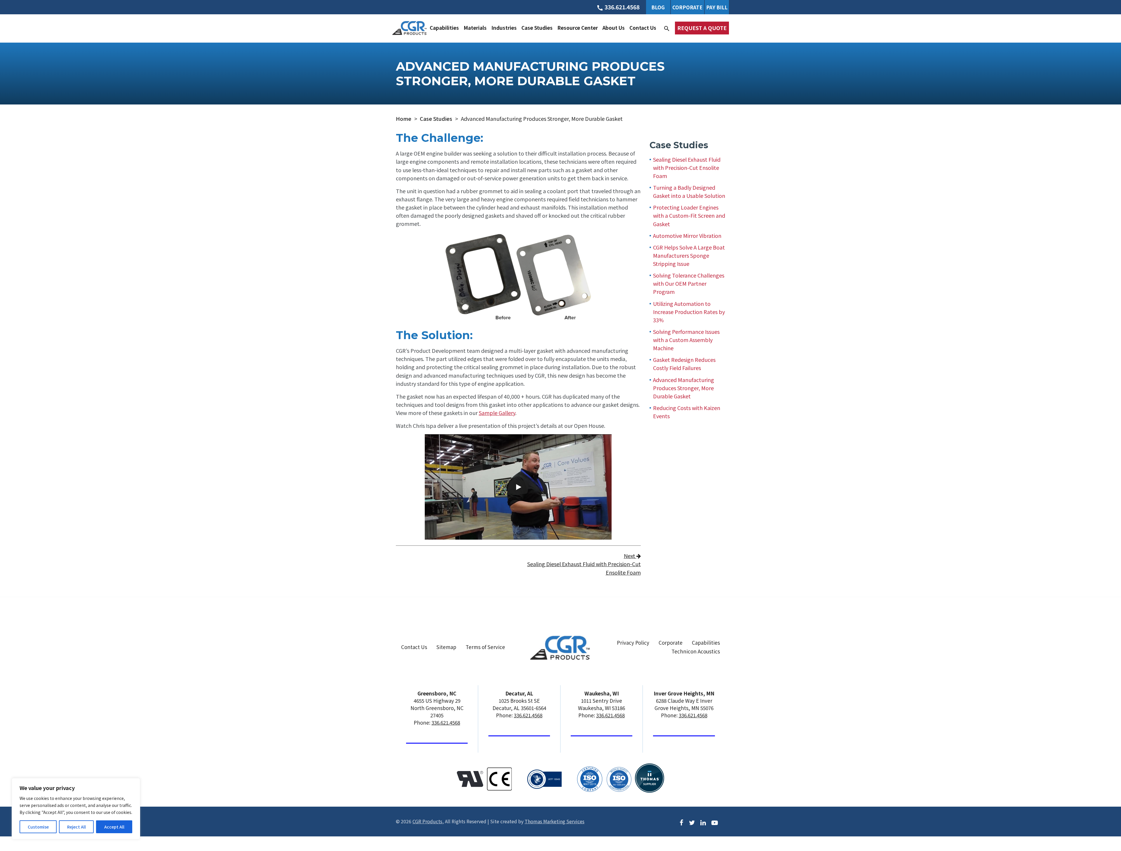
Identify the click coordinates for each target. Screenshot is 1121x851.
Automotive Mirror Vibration (687, 235)
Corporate (687, 7)
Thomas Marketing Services (554, 821)
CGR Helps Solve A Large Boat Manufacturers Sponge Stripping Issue (689, 255)
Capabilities (444, 27)
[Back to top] (1101, 824)
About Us (614, 27)
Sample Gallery (497, 412)
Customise (38, 827)
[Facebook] (681, 821)
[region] (76, 808)
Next (583, 564)
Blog (658, 7)
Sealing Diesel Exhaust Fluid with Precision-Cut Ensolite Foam (686, 167)
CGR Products (427, 821)
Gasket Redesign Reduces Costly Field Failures (684, 364)
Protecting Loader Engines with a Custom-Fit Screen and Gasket (689, 215)
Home (403, 118)
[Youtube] (714, 821)
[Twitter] (692, 821)
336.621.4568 (445, 722)
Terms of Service (485, 647)
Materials (475, 27)
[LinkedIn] (703, 821)
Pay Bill (716, 7)
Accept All (114, 827)
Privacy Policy (633, 642)
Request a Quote (702, 28)
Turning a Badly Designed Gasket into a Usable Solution (689, 191)
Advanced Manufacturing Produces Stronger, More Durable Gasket (683, 388)
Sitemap (446, 647)
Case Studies (537, 27)
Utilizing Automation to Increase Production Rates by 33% (689, 312)
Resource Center (577, 27)
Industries (504, 27)
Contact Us (642, 27)
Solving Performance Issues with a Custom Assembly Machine (686, 340)
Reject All (76, 827)
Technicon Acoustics (695, 651)
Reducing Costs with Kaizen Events (686, 412)
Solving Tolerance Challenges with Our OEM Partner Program (688, 283)
